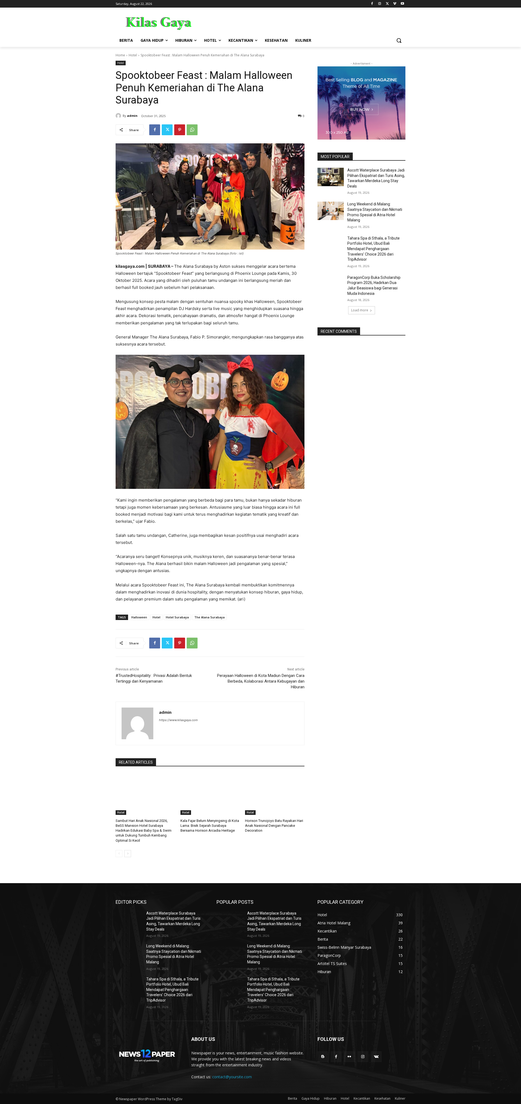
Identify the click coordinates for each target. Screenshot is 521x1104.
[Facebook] (372, 4)
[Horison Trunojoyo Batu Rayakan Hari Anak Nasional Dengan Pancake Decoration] (274, 794)
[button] (398, 40)
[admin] (119, 115)
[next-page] (127, 853)
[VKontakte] (376, 1056)
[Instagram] (380, 4)
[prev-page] (119, 853)
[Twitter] (387, 4)
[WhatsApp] (192, 129)
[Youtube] (402, 4)
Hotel (133, 55)
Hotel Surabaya (177, 617)
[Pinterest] (179, 129)
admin (132, 116)
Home (120, 55)
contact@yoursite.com (232, 1076)
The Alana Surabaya (209, 617)
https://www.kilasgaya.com (178, 720)
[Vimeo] (395, 4)
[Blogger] (322, 1056)
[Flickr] (349, 1056)
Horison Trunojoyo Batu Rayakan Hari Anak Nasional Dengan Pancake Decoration (274, 825)
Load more (359, 310)
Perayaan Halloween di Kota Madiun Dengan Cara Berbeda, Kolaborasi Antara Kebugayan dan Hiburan (260, 681)
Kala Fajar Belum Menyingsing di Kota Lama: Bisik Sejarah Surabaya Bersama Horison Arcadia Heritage (209, 825)
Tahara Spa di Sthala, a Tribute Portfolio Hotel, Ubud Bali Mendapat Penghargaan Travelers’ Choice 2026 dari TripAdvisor (373, 249)
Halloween (139, 617)
